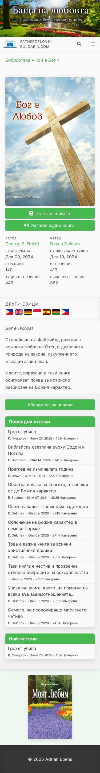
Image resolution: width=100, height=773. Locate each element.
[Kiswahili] (56, 313)
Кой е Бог (45, 60)
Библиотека (17, 60)
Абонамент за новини (50, 404)
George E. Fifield (22, 243)
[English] (19, 313)
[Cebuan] (10, 313)
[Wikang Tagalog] (65, 313)
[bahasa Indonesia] (38, 313)
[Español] (47, 313)
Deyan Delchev (65, 243)
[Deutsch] (28, 313)
